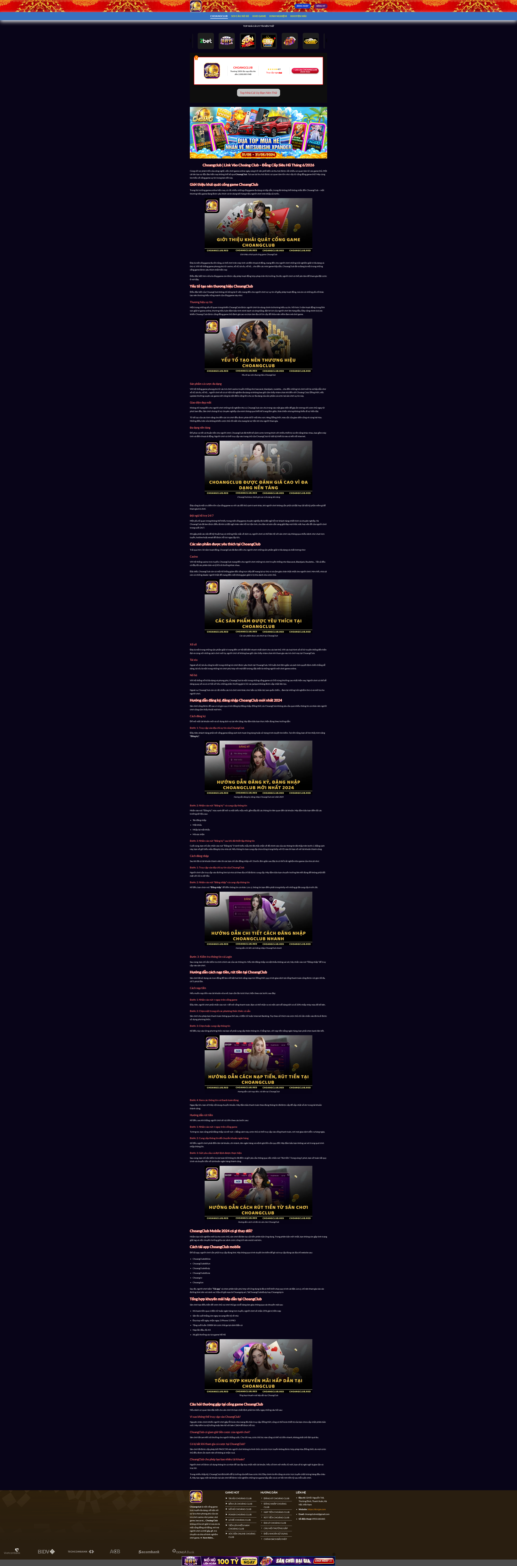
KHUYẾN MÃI (298, 16)
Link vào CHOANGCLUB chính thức (306, 70)
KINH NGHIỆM (278, 16)
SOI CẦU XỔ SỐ (240, 16)
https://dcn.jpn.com (317, 1509)
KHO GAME (259, 16)
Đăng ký (195, 736)
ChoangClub (241, 174)
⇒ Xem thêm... (207, 1537)
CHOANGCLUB (219, 16)
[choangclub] (203, 6)
